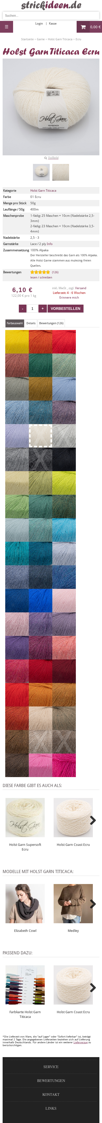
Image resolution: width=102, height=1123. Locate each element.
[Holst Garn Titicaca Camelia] (17, 680)
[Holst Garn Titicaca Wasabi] (64, 492)
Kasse (52, 23)
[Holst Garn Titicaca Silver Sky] (64, 563)
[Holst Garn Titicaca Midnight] (17, 610)
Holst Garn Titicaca (43, 190)
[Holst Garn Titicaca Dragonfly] (64, 586)
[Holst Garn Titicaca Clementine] (40, 704)
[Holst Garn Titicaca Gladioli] (64, 775)
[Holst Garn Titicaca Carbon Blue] (40, 586)
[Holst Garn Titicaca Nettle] (40, 492)
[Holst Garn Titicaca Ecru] (41, 172)
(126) (44, 275)
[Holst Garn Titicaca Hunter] (17, 516)
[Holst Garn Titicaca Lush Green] (40, 375)
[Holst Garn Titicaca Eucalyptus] (17, 398)
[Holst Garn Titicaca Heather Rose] (17, 633)
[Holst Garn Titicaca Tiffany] (17, 563)
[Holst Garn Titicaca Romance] (64, 633)
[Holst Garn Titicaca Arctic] (64, 398)
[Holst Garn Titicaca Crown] (64, 704)
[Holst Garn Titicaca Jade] (40, 539)
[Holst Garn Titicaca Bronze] (40, 398)
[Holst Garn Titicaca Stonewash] (17, 586)
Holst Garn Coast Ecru (73, 845)
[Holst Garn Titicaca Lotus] (40, 775)
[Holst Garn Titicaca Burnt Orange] (17, 727)
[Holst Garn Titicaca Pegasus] (17, 422)
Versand (80, 288)
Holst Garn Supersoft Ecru (25, 847)
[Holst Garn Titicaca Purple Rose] (17, 657)
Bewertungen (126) (51, 323)
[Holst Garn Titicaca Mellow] (64, 375)
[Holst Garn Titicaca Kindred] (64, 351)
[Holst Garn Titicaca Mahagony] (17, 751)
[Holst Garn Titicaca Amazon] (64, 516)
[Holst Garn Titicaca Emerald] (40, 516)
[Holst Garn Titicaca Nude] (64, 610)
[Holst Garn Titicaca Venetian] (64, 680)
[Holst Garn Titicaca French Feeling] (17, 445)
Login (39, 23)
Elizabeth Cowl (25, 931)
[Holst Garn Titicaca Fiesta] (17, 704)
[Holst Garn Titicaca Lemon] (17, 351)
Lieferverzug (80, 1042)
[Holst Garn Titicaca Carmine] (40, 680)
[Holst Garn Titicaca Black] (64, 469)
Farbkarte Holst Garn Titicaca (25, 1014)
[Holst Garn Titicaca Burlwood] (17, 375)
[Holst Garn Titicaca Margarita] (17, 492)
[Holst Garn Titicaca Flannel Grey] (17, 469)
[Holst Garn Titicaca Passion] (40, 610)
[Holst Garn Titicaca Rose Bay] (64, 657)
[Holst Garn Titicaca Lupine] (40, 633)
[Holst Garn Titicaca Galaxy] (40, 563)
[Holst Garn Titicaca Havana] (17, 775)
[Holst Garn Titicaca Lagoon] (64, 539)
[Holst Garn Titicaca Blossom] (40, 657)
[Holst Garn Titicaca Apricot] (40, 351)
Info (50, 244)
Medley (73, 931)
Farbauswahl (15, 323)
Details (31, 323)
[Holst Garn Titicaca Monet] (17, 539)
